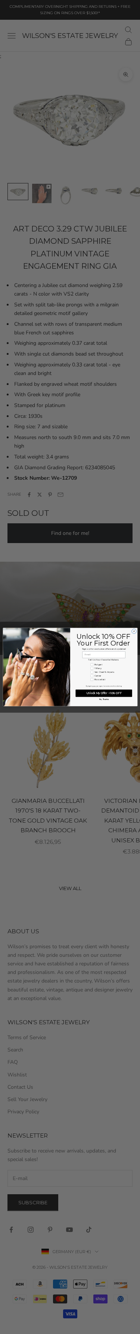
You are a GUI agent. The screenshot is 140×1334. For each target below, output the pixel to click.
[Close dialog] (133, 631)
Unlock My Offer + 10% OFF (103, 693)
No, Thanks (103, 699)
